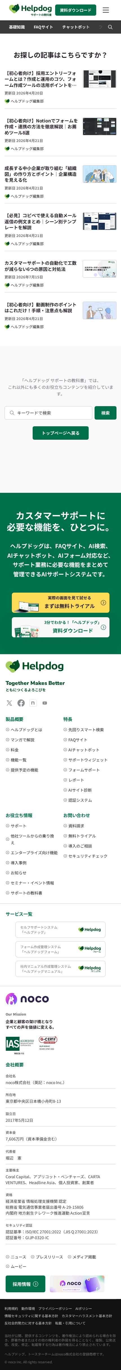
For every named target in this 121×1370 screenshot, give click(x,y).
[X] (9, 703)
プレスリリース (49, 1257)
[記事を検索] (110, 27)
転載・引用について (70, 1323)
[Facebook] (21, 703)
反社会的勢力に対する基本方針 (28, 1323)
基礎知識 (17, 27)
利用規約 (11, 1308)
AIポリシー (83, 1308)
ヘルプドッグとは (26, 729)
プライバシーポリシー (55, 1308)
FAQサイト (43, 27)
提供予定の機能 (24, 770)
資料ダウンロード (75, 10)
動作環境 (28, 1308)
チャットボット (76, 27)
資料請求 (76, 826)
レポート (76, 780)
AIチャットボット (84, 750)
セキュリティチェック (87, 856)
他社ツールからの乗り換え (32, 839)
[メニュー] (106, 10)
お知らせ (18, 873)
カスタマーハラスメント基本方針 (87, 1315)
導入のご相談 (80, 846)
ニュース (18, 1257)
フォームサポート (84, 770)
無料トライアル (82, 836)
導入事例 (18, 862)
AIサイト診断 (80, 790)
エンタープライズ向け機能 (34, 852)
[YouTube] (44, 703)
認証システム (80, 800)
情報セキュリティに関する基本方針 (31, 1315)
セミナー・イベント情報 (32, 883)
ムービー (18, 1266)
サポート (18, 826)
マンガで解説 (22, 739)
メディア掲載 (84, 1257)
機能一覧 (18, 760)
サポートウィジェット (88, 760)
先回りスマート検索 (86, 729)
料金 (15, 750)
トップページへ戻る (61, 433)
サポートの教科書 (26, 893)
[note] (33, 703)
